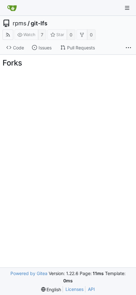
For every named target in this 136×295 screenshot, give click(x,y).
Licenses (74, 289)
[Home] (12, 8)
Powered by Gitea (28, 273)
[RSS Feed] (8, 34)
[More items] (128, 47)
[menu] (51, 289)
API (91, 289)
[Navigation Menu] (127, 8)
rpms (19, 23)
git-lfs (39, 23)
